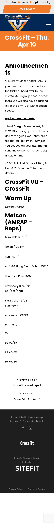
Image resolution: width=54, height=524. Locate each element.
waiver (21, 150)
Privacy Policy (16, 488)
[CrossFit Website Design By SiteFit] (27, 468)
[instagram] (30, 428)
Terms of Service (37, 488)
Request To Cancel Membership (27, 421)
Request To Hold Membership (27, 417)
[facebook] (23, 428)
